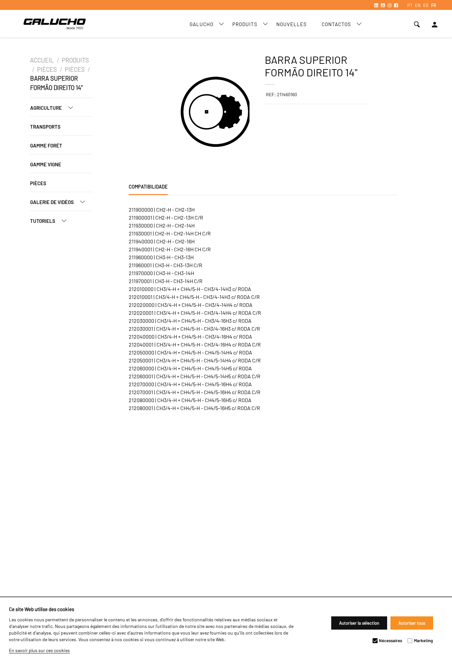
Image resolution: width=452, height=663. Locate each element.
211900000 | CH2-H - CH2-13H (162, 209)
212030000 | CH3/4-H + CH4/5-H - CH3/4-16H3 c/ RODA (190, 320)
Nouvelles (291, 24)
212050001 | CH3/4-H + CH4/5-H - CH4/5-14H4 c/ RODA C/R (195, 360)
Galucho (201, 24)
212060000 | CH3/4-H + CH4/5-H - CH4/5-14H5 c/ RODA (190, 368)
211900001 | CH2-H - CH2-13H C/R (166, 217)
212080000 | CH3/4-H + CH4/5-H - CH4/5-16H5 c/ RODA (190, 400)
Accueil (42, 60)
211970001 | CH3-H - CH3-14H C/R (166, 281)
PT (409, 5)
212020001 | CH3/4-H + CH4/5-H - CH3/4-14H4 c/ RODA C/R (195, 313)
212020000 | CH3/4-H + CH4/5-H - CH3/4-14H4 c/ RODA (190, 305)
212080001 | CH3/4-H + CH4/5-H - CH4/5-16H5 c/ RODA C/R (194, 408)
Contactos (336, 24)
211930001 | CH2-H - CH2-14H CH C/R (170, 233)
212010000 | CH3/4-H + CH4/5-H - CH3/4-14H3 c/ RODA (190, 289)
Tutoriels (43, 221)
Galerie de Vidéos (52, 202)
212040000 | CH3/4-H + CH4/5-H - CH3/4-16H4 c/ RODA (190, 336)
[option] (154, 113)
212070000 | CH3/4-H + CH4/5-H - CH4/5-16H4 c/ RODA (190, 384)
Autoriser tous (411, 623)
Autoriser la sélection (359, 623)
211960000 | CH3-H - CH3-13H (161, 257)
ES (426, 5)
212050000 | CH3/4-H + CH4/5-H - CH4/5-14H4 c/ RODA (190, 352)
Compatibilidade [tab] (148, 186)
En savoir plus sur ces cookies (39, 650)
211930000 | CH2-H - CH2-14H (162, 225)
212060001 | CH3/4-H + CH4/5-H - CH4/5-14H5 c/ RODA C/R (194, 376)
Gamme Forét (46, 145)
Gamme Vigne (45, 164)
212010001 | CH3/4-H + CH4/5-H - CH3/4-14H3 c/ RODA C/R (194, 297)
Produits (244, 24)
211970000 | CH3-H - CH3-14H (161, 273)
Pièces (47, 69)
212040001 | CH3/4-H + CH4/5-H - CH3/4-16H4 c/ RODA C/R (195, 344)
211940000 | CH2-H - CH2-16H (162, 241)
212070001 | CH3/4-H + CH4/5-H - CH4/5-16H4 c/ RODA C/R (194, 392)
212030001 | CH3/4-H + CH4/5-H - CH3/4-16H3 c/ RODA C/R (194, 328)
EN (418, 5)
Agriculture (46, 108)
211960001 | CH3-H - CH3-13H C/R (165, 265)
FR (433, 5)
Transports (45, 127)
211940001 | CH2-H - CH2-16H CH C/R (170, 249)
